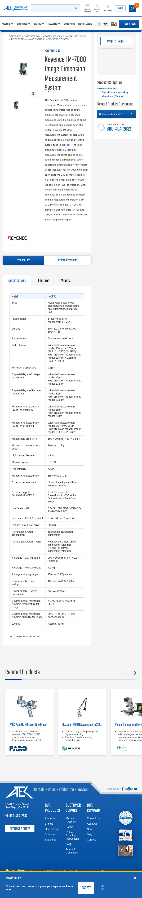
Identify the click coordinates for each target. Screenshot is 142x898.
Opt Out (102, 888)
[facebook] (122, 789)
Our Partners (52, 829)
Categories (15, 36)
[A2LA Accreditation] (126, 835)
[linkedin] (132, 789)
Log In (120, 9)
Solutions (50, 834)
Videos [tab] (65, 280)
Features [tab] (43, 280)
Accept (86, 888)
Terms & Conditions (72, 851)
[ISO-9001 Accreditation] (126, 850)
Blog (89, 834)
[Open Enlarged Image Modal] (33, 94)
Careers (91, 839)
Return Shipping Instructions (72, 835)
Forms (69, 826)
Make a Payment (71, 820)
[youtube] (135, 789)
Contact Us (93, 818)
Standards (50, 839)
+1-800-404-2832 (129, 24)
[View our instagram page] (129, 789)
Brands (49, 823)
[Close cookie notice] (134, 877)
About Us (92, 823)
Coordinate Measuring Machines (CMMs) (64, 36)
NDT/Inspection (32, 36)
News (90, 829)
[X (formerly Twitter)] (125, 789)
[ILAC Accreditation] (126, 818)
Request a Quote (20, 829)
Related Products (67, 260)
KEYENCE (52, 50)
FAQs (69, 844)
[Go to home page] (15, 8)
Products (50, 818)
